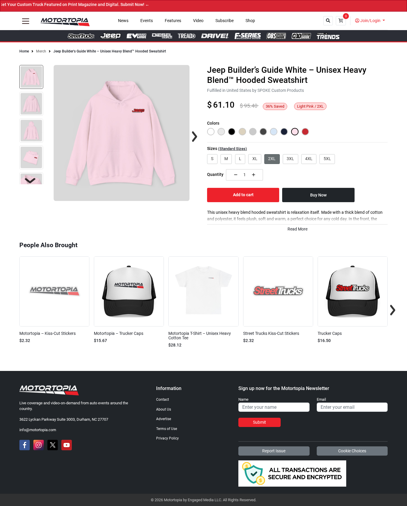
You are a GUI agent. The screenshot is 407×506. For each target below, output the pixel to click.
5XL (327, 158)
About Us (163, 409)
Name (243, 399)
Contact (162, 399)
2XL (272, 158)
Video (198, 20)
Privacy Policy (167, 438)
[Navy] (284, 131)
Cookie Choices (352, 450)
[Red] (305, 131)
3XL (290, 158)
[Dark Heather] (263, 131)
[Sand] (242, 131)
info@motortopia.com (37, 430)
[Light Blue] (273, 131)
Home (24, 51)
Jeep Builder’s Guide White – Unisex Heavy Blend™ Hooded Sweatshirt (109, 51)
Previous (14, 310)
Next (30, 180)
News (123, 20)
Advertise (163, 419)
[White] (211, 131)
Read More (297, 229)
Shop (250, 20)
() (232, 148)
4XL (309, 158)
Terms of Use (166, 429)
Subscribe (224, 20)
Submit (259, 422)
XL (254, 158)
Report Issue (273, 450)
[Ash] (221, 131)
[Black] (231, 131)
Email (321, 399)
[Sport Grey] (253, 131)
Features (173, 20)
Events (146, 20)
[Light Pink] (295, 131)
